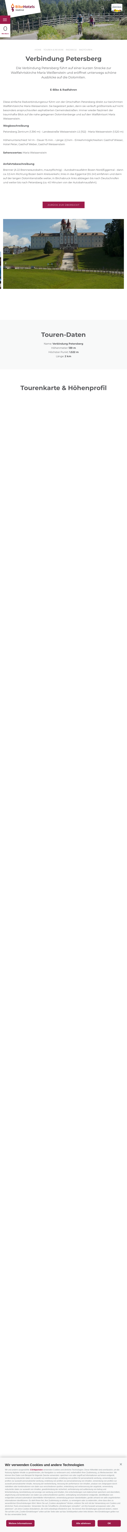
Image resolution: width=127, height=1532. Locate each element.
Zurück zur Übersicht (63, 205)
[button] (121, 1464)
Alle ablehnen (83, 1523)
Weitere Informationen (20, 1523)
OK (109, 1523)
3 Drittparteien (36, 1470)
